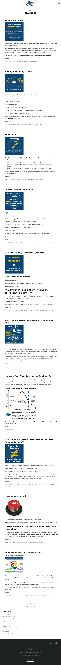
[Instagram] (51, 643)
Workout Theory (31, 484)
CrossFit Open (8, 634)
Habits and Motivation (44, 242)
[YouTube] (56, 643)
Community (29, 124)
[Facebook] (49, 643)
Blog (30, 10)
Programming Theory (10, 616)
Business (29, 61)
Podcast (6, 631)
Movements (7, 621)
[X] (53, 643)
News (6, 614)
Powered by (18, 660)
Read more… (8, 58)
